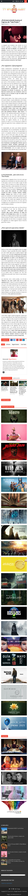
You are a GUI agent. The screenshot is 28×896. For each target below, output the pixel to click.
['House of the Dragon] (23, 383)
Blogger (8, 894)
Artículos (8, 344)
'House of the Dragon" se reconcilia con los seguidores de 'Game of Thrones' (22, 390)
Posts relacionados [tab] (6, 378)
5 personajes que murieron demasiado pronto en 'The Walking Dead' (13, 389)
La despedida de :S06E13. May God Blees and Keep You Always (16, 861)
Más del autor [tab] (16, 378)
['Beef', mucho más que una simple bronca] (5, 383)
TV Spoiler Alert (10, 891)
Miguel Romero (5, 24)
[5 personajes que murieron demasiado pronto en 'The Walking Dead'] (14, 383)
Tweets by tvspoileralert (6, 883)
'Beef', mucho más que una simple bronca (4, 388)
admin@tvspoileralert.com (16, 894)
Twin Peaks (23, 344)
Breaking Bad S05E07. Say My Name (16, 828)
